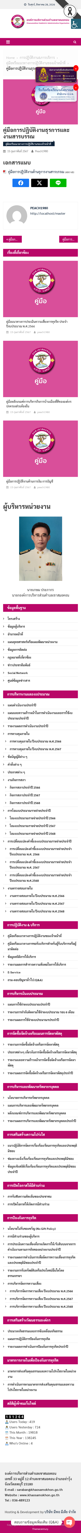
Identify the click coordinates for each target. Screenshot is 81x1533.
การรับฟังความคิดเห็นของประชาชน (30, 1196)
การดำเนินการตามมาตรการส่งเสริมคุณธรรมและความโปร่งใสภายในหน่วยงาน (41, 1387)
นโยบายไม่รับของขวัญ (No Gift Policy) (32, 1228)
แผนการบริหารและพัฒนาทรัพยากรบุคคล (33, 1105)
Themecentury (40, 1528)
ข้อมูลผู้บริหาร (16, 626)
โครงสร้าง (14, 619)
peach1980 (41, 151)
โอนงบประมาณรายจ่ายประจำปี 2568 (32, 833)
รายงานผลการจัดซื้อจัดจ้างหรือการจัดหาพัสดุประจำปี (40, 1073)
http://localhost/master (47, 213)
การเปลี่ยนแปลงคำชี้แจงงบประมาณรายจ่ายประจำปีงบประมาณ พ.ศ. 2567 (41, 864)
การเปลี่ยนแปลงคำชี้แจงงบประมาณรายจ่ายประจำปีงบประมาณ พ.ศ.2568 (41, 877)
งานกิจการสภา (17, 780)
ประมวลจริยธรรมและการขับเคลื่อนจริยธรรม (35, 1331)
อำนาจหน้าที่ (15, 634)
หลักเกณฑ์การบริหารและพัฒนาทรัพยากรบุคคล (37, 1113)
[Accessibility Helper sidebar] (76, 24)
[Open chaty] (69, 1522)
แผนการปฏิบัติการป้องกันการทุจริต (29, 1339)
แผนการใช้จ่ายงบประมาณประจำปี (29, 1004)
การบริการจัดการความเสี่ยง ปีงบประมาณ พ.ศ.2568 (41, 1306)
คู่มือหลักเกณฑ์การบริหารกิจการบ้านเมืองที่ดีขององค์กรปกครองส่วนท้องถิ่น (38, 404)
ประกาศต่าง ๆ (16, 772)
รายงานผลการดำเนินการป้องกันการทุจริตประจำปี (38, 1346)
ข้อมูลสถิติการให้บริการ (22, 957)
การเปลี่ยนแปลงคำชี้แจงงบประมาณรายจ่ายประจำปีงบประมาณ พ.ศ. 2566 (41, 851)
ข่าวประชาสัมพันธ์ (19, 665)
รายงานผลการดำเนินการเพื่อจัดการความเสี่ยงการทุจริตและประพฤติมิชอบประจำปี (41, 1259)
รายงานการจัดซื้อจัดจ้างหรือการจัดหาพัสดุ (33, 1044)
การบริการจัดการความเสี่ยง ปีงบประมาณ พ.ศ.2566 (41, 1291)
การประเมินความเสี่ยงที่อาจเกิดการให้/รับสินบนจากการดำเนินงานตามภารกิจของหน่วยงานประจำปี (42, 1246)
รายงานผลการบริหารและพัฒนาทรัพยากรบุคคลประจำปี (42, 1121)
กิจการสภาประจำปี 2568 (25, 803)
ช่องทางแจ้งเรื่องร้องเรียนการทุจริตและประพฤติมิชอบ (41, 1159)
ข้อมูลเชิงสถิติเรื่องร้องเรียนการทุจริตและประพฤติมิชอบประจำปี (42, 1169)
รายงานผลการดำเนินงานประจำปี (28, 726)
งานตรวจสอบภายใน (20, 888)
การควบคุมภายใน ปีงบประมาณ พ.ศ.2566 (35, 741)
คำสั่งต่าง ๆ (15, 764)
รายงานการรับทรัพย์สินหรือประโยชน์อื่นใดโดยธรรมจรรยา (36, 1273)
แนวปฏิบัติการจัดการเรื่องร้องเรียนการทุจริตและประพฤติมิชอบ (42, 1148)
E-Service (14, 972)
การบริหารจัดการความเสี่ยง (24, 1283)
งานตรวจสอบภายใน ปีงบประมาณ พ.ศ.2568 (37, 911)
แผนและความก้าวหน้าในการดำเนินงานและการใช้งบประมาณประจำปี (40, 715)
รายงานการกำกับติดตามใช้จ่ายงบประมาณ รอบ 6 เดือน (41, 1012)
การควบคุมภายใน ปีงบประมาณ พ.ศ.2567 (35, 749)
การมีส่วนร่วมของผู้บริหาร (23, 1236)
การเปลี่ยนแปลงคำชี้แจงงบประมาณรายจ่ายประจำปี (39, 841)
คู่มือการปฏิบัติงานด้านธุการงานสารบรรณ (36, 172)
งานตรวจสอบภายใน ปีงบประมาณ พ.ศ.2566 (37, 896)
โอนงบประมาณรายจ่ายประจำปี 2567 (32, 826)
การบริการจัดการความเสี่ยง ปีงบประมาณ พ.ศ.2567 (41, 1299)
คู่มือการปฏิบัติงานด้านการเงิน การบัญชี (15, 239)
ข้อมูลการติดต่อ (17, 649)
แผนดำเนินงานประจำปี (22, 705)
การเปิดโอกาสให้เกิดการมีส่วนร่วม (28, 1204)
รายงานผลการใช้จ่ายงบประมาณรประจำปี (33, 1020)
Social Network (18, 673)
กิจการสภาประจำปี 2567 (25, 795)
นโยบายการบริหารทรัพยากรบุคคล (28, 1098)
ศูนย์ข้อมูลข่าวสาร (19, 680)
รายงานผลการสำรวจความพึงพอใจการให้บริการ (37, 964)
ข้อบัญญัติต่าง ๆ (17, 757)
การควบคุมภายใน (18, 734)
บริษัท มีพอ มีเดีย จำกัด (60, 1512)
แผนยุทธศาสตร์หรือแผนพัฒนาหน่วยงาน (33, 642)
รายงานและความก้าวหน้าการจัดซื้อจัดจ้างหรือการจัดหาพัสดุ (42, 1062)
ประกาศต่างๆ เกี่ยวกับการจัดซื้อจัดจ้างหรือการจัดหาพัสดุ (42, 1052)
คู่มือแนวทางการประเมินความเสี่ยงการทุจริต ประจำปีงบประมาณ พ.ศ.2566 (37, 324)
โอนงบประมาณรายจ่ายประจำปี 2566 (32, 818)
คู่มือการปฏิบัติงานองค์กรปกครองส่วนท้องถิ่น (70, 239)
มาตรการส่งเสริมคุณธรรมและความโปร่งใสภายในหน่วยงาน (42, 1373)
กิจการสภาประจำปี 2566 (25, 787)
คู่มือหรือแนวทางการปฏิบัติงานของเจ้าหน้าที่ (28, 144)
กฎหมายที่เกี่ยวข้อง (19, 657)
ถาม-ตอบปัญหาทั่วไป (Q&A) (25, 980)
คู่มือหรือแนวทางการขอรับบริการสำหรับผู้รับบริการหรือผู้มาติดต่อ (42, 946)
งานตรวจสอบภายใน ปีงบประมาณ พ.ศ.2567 (37, 903)
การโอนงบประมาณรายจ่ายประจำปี (29, 810)
